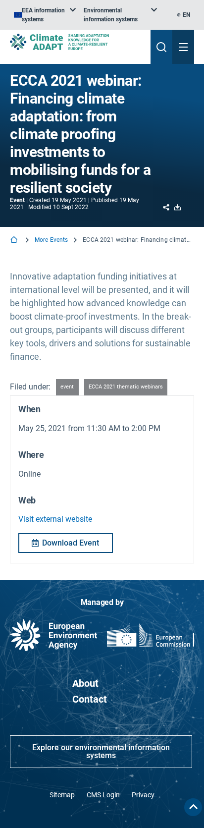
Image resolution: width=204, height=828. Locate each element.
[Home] (15, 240)
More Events (51, 239)
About (85, 683)
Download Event (70, 543)
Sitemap (62, 795)
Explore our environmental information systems (101, 751)
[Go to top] (193, 807)
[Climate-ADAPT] (76, 42)
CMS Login (103, 795)
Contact (89, 699)
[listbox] (45, 15)
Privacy (143, 795)
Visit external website (55, 519)
